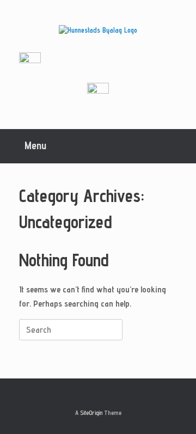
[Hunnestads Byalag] (98, 30)
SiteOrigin (91, 413)
